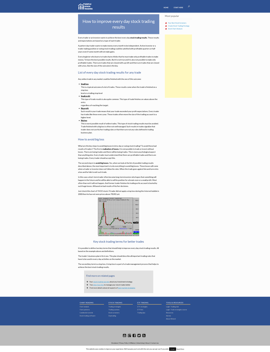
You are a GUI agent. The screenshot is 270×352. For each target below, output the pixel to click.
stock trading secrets (101, 282)
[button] (189, 6)
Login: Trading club (172, 307)
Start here (178, 7)
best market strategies (126, 288)
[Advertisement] (178, 66)
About (147, 343)
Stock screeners (113, 313)
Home (166, 7)
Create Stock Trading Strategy (178, 26)
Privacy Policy (123, 343)
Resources (169, 313)
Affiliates (132, 343)
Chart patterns (85, 310)
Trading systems (113, 310)
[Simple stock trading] (85, 6)
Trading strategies (114, 307)
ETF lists (140, 310)
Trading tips (141, 313)
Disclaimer (114, 343)
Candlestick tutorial (86, 313)
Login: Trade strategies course (176, 310)
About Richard (171, 319)
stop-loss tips (98, 285)
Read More (180, 349)
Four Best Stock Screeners (177, 23)
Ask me (168, 316)
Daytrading (112, 316)
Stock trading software (87, 316)
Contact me (155, 343)
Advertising (140, 343)
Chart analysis (84, 307)
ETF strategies (142, 307)
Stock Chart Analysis (175, 29)
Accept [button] (172, 349)
